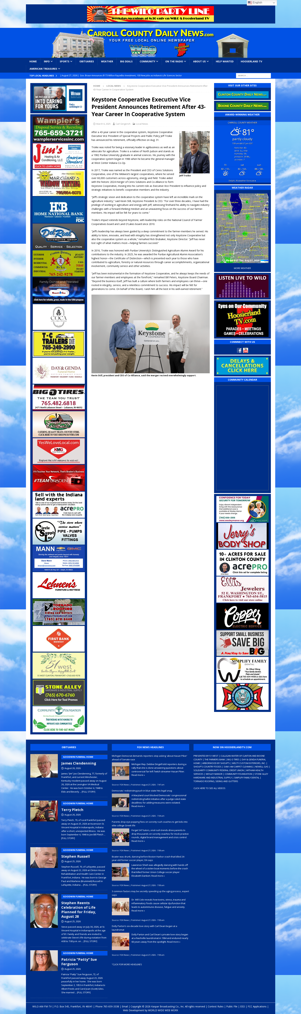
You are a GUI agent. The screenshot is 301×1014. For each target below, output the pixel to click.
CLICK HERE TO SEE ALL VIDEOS (209, 788)
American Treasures (43, 68)
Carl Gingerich (123, 123)
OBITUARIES (69, 747)
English (257, 2)
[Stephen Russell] (44, 866)
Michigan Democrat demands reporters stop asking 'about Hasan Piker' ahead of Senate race (149, 757)
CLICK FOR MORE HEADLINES (127, 964)
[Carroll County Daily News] (150, 43)
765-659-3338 (111, 1006)
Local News (142, 123)
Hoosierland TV (251, 61)
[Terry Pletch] (44, 819)
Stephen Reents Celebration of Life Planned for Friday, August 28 (78, 907)
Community (147, 61)
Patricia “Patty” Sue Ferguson (79, 958)
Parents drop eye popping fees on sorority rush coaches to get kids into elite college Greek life (150, 823)
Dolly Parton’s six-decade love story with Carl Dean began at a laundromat (144, 928)
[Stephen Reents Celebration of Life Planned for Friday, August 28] (44, 917)
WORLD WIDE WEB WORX (163, 1010)
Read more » (138, 775)
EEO (242, 1006)
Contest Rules (215, 1006)
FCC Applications (257, 1006)
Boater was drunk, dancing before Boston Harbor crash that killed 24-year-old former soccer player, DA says (148, 858)
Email (125, 1006)
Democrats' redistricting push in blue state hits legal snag (142, 790)
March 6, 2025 (103, 123)
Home (33, 61)
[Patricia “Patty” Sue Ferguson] (44, 971)
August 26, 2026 (72, 768)
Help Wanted (225, 61)
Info (47, 61)
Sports (64, 61)
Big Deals (126, 61)
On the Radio (174, 61)
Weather (107, 61)
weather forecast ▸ (242, 180)
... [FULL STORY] (87, 791)
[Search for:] (253, 75)
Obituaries (86, 61)
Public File (231, 1006)
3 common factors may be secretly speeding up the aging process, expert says (150, 893)
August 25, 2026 (72, 861)
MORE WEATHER (242, 268)
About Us (199, 61)
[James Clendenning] (44, 773)
